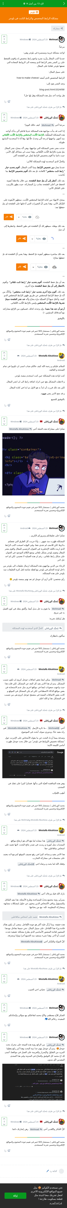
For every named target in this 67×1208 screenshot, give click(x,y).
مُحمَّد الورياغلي (52, 628)
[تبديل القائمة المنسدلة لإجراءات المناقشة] (3, 3)
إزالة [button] (15, 1195)
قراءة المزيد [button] (56, 1203)
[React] (10, 102)
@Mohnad (53, 728)
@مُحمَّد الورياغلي (26, 864)
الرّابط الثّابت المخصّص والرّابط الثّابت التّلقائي (23, 134)
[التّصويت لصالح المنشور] (4, 36)
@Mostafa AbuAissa (31, 941)
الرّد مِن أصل (35, 3)
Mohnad (46, 125)
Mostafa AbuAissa (19, 428)
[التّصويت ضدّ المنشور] (4, 41)
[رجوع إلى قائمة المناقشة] (64, 3)
